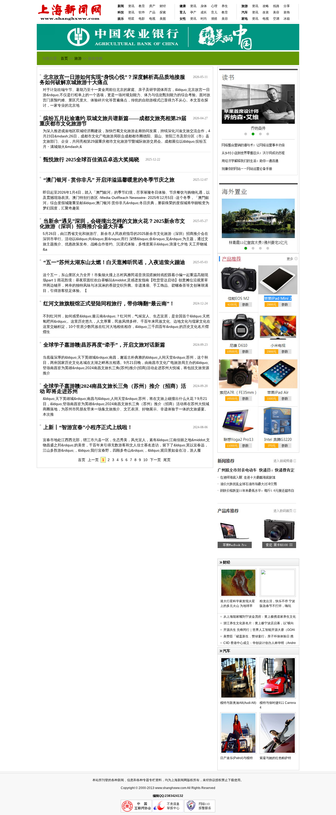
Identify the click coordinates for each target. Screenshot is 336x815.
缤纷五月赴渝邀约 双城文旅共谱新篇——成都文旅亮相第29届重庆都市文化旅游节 (113, 120)
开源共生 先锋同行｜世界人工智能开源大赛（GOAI (259, 630)
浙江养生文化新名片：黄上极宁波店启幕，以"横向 (258, 623)
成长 (204, 12)
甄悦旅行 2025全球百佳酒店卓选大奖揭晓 (91, 159)
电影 (142, 18)
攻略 (265, 6)
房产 (152, 6)
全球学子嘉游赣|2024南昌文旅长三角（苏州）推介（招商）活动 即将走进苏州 (113, 388)
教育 (142, 6)
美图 (163, 18)
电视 (152, 18)
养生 (225, 6)
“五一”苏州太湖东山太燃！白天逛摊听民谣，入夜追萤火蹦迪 (114, 262)
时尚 (204, 18)
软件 (142, 12)
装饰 (287, 12)
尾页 (167, 460)
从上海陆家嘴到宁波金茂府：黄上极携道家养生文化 (259, 616)
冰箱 (287, 18)
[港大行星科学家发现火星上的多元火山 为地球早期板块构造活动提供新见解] (238, 571)
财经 (163, 6)
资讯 (131, 6)
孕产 (193, 12)
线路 (276, 6)
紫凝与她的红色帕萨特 (275, 758)
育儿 (214, 12)
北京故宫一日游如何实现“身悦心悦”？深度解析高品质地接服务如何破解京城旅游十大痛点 (112, 79)
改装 (265, 12)
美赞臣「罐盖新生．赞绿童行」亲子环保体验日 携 (258, 636)
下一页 (155, 460)
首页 (64, 58)
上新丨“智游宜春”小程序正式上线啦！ (88, 427)
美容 (225, 18)
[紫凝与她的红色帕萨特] (278, 714)
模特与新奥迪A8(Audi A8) (238, 703)
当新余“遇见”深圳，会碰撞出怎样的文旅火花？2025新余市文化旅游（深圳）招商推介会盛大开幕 (112, 223)
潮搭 (214, 18)
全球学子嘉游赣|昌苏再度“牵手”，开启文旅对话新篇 (104, 345)
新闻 (121, 6)
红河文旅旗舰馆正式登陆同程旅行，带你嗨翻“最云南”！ (109, 303)
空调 (276, 18)
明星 (131, 18)
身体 (204, 6)
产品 (152, 12)
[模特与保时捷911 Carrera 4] (278, 659)
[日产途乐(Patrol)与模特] (238, 714)
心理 (214, 6)
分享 (287, 6)
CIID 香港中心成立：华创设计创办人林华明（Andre (259, 643)
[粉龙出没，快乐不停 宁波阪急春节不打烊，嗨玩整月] (278, 571)
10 (145, 460)
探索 (163, 12)
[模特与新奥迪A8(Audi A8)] (238, 659)
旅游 (78, 58)
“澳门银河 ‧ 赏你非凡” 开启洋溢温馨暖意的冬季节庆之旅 (109, 180)
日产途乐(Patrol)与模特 (236, 758)
